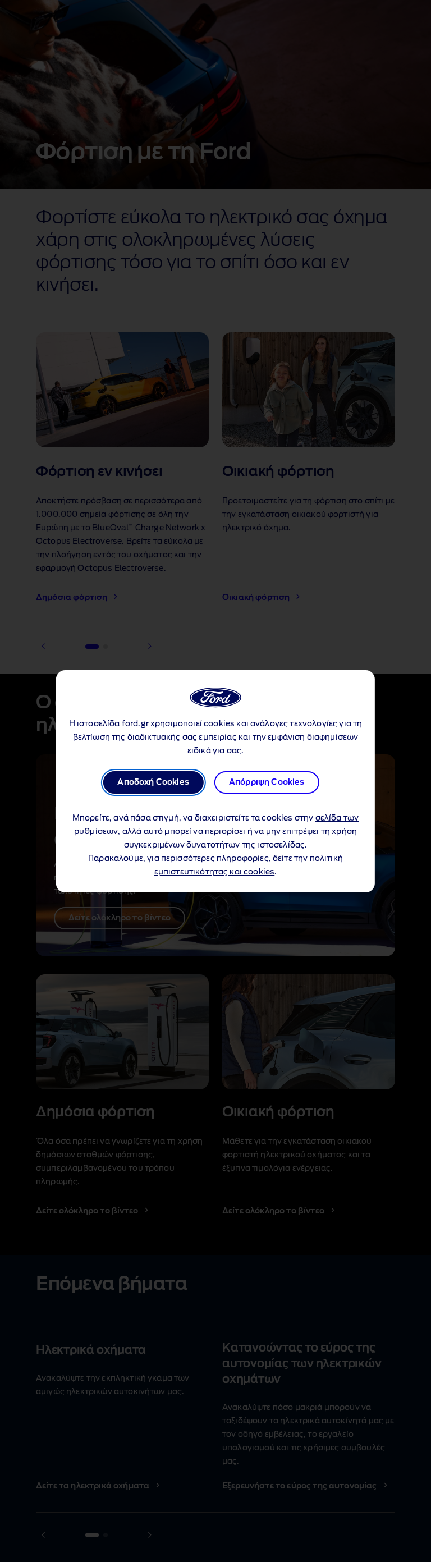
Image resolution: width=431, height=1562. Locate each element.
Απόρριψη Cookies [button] (267, 782)
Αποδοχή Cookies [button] (153, 782)
